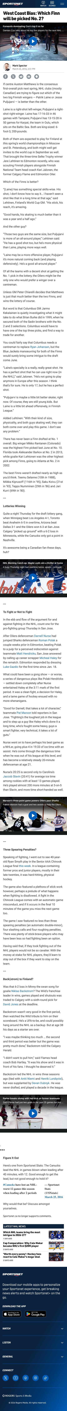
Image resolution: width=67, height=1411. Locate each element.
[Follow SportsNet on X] (5, 1377)
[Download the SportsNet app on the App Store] (11, 1313)
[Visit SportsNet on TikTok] (45, 1377)
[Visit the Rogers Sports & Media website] (16, 1396)
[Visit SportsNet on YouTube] (15, 1377)
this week (25, 866)
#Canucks (9, 1185)
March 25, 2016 (54, 1197)
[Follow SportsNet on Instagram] (35, 1377)
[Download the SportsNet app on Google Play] (35, 1313)
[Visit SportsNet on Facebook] (25, 1377)
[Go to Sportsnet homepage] (12, 4)
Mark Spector (19, 65)
